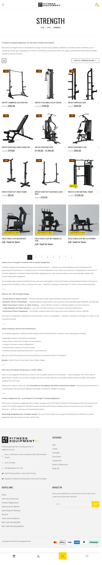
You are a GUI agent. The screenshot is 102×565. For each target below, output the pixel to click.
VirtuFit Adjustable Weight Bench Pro (16, 147)
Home (42, 27)
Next (71, 257)
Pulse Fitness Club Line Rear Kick (14, 239)
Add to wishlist (32, 103)
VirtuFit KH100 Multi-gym (77, 147)
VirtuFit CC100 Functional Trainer (80, 192)
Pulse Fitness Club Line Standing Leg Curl (48, 240)
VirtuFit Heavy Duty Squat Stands (14, 192)
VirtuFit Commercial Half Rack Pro (15, 103)
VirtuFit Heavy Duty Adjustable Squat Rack (49, 193)
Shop (49, 27)
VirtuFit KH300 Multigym (44, 147)
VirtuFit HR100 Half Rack (77, 103)
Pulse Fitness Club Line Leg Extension (81, 239)
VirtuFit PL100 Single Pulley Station (48, 103)
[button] (96, 4)
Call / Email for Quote (11, 242)
